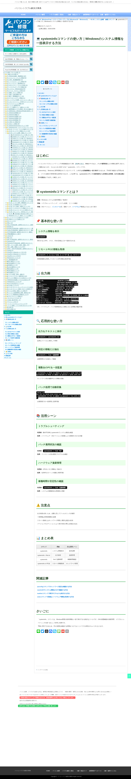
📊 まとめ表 (41, 139)
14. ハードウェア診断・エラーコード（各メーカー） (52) (23, 100)
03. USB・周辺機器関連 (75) (15, 80)
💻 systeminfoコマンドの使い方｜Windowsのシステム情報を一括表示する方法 (32, 140)
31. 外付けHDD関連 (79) (14, 120)
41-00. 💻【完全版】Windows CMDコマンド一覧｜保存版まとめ (27, 214)
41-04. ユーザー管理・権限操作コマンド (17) (21, 203)
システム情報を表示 (47, 101)
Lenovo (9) (10, 236)
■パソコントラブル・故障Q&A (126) (17, 276)
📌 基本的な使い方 (43, 98)
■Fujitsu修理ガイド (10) (13, 263)
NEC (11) (9, 237)
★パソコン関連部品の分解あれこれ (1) (18, 294)
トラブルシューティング (48, 125)
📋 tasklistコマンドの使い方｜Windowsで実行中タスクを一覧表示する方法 (31, 151)
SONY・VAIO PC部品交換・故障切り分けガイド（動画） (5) (24, 248)
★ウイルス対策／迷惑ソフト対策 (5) (17, 291)
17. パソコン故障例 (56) (13, 105)
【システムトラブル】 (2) (14, 298)
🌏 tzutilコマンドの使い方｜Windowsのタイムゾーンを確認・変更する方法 (31, 168)
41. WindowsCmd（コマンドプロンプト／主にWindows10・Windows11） (64, 19)
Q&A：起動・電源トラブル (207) (16, 247)
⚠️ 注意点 (41, 136)
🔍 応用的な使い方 (43, 109)
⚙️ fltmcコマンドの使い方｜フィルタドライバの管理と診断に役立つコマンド (32, 188)
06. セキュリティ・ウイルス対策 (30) (17, 85)
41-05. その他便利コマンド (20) (17, 204)
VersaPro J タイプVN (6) (14, 256)
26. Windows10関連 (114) (14, 116)
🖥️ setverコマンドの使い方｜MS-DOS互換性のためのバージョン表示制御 (31, 146)
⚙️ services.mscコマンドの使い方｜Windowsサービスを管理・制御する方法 (32, 173)
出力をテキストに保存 (47, 112)
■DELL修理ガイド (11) (13, 261)
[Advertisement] (81, 64)
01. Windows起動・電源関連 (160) (16, 76)
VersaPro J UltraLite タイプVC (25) (16, 252)
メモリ (82, 163)
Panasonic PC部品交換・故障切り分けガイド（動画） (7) (23, 243)
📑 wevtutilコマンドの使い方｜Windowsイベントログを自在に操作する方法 (32, 157)
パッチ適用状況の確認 (47, 128)
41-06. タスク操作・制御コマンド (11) (19, 206)
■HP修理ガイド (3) (12, 265)
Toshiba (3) (10, 250)
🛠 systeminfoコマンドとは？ (47, 96)
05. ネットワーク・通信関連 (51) (16, 83)
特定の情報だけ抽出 (47, 115)
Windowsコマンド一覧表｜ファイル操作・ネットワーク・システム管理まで (30, 215)
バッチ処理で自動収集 (47, 120)
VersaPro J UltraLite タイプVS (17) (16, 254)
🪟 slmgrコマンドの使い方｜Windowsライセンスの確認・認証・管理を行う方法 (33, 170)
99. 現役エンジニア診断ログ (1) (15, 219)
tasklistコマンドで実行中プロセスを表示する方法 (53, 593)
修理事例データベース (91, 14)
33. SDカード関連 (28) (13, 124)
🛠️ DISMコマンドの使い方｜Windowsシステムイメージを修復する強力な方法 (32, 138)
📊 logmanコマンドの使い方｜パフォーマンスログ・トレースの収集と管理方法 (33, 193)
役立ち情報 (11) (11, 309)
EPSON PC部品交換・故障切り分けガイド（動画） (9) (22, 228)
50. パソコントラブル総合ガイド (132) (17, 217)
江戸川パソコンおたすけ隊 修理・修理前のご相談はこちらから (33, 703)
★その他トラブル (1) (13, 285)
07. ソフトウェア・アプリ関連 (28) (16, 87)
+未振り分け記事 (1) (12, 74)
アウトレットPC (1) (12, 302)
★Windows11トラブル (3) (14, 281)
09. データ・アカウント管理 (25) (16, 91)
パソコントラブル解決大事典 (28, 8)
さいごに (41, 144)
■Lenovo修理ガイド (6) (13, 267)
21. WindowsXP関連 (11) (14, 113)
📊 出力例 (41, 106)
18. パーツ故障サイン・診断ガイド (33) (18, 107)
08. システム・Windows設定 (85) (16, 89)
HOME (23, 14)
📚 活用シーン (42, 123)
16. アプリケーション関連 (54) (15, 103)
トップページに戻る (43, 669)
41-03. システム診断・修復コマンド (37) (20, 133)
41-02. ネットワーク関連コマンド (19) (19, 131)
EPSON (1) (10, 226)
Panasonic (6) (11, 241)
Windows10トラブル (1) (13, 258)
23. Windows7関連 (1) (13, 114)
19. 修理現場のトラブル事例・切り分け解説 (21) (20, 109)
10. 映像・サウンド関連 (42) (15, 92)
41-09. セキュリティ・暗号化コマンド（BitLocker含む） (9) (25, 212)
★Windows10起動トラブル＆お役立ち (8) (18, 280)
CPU (76, 163)
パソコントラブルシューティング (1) (17, 304)
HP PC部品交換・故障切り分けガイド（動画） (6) (21, 232)
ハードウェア (76, 207)
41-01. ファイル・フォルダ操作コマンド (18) (21, 129)
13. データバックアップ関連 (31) (16, 98)
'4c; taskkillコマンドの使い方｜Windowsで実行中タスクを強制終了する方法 (32, 153)
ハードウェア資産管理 (47, 131)
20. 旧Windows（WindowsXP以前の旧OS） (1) (20, 111)
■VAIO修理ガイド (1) (13, 272)
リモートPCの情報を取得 (48, 104)
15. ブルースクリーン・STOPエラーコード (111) (20, 102)
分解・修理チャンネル (107, 14)
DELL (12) (10, 223)
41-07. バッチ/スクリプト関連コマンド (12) (21, 208)
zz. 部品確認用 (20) (12, 259)
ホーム (36, 19)
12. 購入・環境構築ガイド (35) (15, 96)
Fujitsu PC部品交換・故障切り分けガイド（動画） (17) (22, 230)
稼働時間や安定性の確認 (48, 134)
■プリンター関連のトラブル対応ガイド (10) (19, 278)
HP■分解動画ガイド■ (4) (14, 234)
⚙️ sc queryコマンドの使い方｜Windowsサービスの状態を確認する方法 (31, 149)
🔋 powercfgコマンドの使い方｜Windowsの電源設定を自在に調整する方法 (31, 158)
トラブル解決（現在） (57, 14)
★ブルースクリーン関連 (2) (14, 296)
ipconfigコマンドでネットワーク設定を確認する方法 (54, 586)
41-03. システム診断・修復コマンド (102, 19)
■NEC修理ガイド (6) (12, 269)
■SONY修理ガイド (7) (13, 270)
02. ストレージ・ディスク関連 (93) (16, 78)
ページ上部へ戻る (129, 676)
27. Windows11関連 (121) (14, 118)
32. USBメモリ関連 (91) (13, 122)
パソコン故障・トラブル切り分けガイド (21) (19, 305)
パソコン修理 (40, 14)
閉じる (49, 89)
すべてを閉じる (16, 72)
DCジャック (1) (11, 221)
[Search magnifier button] (31, 53)
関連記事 (40, 142)
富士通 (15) (10, 307)
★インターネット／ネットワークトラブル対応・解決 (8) (22, 287)
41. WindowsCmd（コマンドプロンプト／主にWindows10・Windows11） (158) (29, 127)
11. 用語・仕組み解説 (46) (14, 94)
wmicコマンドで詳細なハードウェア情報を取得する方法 (55, 597)
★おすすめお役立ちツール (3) (15, 283)
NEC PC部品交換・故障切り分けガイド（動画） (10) (21, 239)
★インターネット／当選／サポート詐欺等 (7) (19, 289)
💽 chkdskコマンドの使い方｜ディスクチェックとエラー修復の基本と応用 (31, 136)
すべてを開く (7, 72)
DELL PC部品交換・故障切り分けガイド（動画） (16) (22, 225)
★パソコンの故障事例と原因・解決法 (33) (18, 292)
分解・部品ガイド (74, 14)
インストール (56, 207)
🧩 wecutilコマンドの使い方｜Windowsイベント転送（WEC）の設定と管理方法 (33, 166)
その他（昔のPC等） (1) (13, 300)
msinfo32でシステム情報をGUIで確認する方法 (52, 590)
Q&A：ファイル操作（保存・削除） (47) (18, 245)
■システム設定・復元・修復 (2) (15, 274)
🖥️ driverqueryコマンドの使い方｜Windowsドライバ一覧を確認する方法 (31, 142)
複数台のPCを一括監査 (48, 117)
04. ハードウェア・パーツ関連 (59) (16, 81)
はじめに (40, 93)
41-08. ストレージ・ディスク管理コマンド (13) (22, 210)
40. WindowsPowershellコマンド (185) (18, 125)
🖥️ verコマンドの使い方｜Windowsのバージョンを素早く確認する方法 (30, 144)
